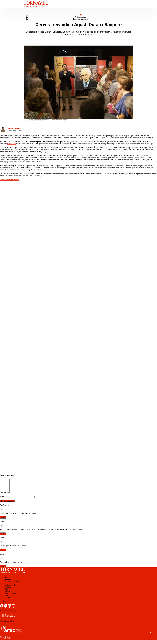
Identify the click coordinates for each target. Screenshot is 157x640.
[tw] (6, 607)
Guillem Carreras (14, 129)
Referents (15, 180)
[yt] (13, 607)
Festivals (8, 587)
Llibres (7, 591)
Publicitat (8, 597)
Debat (7, 589)
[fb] (2, 607)
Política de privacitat (12, 581)
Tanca (3, 517)
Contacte (8, 579)
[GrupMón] (5, 639)
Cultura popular (81, 17)
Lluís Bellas (11, 144)
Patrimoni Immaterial (80, 19)
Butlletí (7, 595)
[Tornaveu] (24, 7)
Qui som (8, 577)
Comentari (4, 493)
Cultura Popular (10, 585)
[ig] (10, 607)
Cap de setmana (10, 593)
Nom (2, 497)
